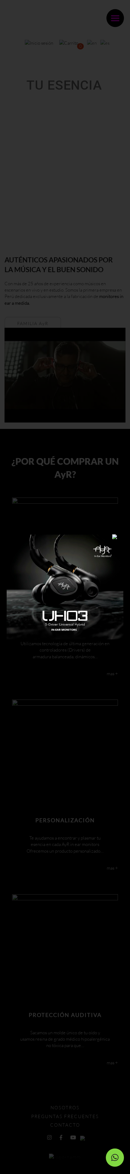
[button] (115, 1157)
